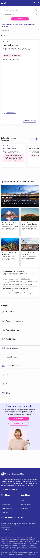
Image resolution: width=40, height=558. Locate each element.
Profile (23, 501)
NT (11, 554)
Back (5, 36)
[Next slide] (36, 139)
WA (2, 554)
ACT (14, 554)
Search (19, 19)
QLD (8, 554)
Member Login (19, 424)
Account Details (26, 505)
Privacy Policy (5, 505)
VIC (35, 553)
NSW (32, 553)
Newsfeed (24, 508)
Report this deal (30, 121)
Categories (5, 31)
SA (37, 553)
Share (7, 529)
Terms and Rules (6, 508)
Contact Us (4, 512)
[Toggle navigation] (2, 3)
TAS (5, 554)
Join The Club (18, 419)
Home (3, 501)
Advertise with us (11, 489)
